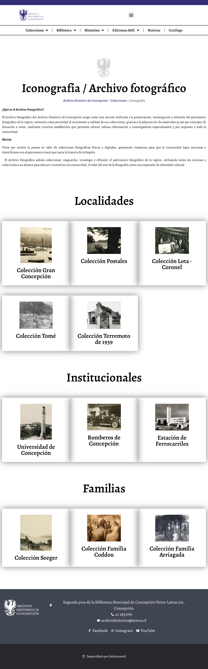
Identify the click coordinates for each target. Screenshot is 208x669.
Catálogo (175, 30)
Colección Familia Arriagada (172, 551)
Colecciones (35, 30)
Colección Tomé (36, 336)
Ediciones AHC (123, 30)
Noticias (154, 30)
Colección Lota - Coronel (172, 264)
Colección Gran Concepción (36, 273)
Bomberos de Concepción (104, 440)
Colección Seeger (36, 558)
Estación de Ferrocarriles (172, 441)
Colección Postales (104, 261)
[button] (131, 15)
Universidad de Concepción (36, 450)
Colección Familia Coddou (103, 551)
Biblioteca (64, 30)
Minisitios (92, 30)
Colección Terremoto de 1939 (104, 339)
